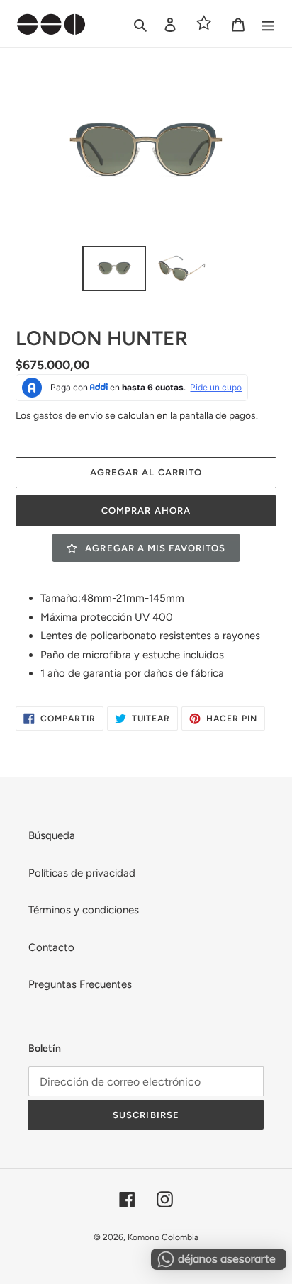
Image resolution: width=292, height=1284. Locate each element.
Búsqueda (51, 835)
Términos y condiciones (83, 909)
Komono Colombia (163, 1237)
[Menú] (268, 24)
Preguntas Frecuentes (80, 984)
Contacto (51, 947)
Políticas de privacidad (81, 873)
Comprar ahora (146, 510)
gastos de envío (68, 415)
